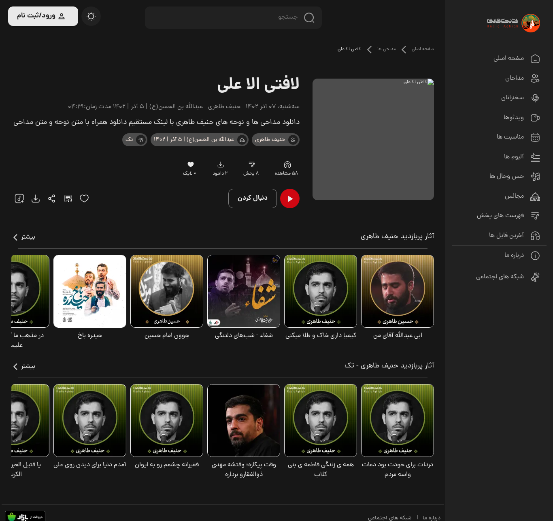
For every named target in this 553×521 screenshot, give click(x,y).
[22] (19, 198)
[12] (141, 140)
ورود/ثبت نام (36, 16)
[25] (68, 198)
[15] (84, 198)
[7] (293, 140)
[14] (252, 164)
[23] (221, 164)
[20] (91, 16)
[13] (242, 140)
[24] (52, 198)
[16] (190, 164)
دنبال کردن (253, 198)
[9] (287, 164)
